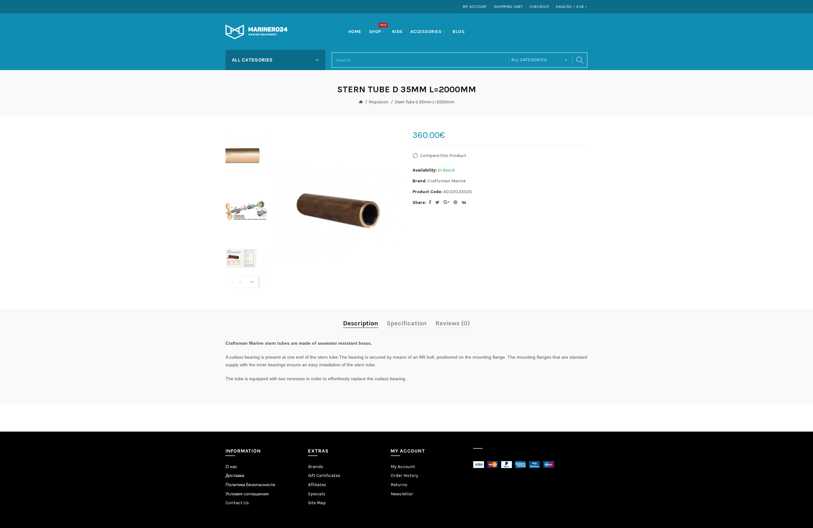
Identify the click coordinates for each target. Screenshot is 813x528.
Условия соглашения (247, 494)
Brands (315, 466)
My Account (475, 6)
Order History (404, 475)
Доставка (234, 475)
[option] (246, 155)
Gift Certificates (324, 475)
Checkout (539, 6)
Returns (399, 484)
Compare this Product (443, 155)
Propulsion (378, 102)
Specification (407, 323)
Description (360, 323)
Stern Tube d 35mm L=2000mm (424, 102)
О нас (231, 466)
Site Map (317, 502)
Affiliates (317, 484)
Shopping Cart (508, 6)
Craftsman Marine (446, 181)
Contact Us (237, 502)
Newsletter (402, 494)
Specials (317, 494)
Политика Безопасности (250, 484)
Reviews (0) (452, 323)
